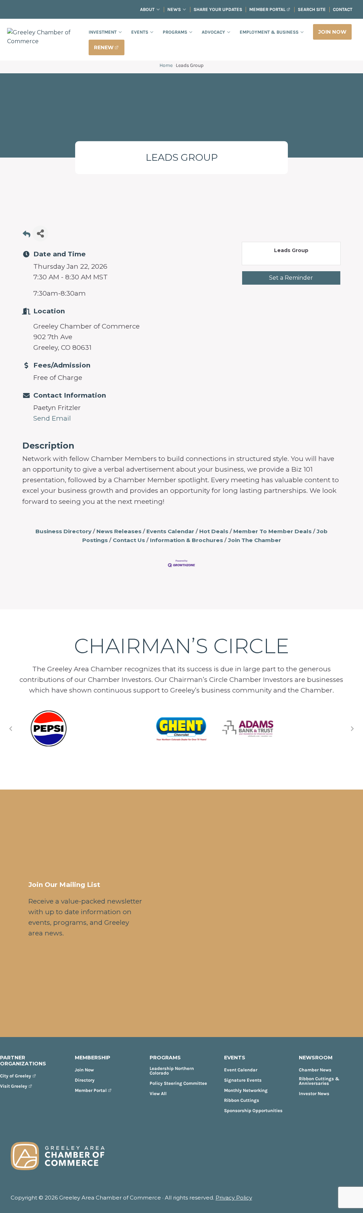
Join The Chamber (254, 540)
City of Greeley (15, 1076)
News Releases (118, 531)
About (147, 9)
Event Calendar (240, 1069)
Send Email (52, 418)
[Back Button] (26, 235)
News (174, 9)
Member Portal (267, 9)
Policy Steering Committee (178, 1083)
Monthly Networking (246, 1090)
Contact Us (129, 540)
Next (352, 728)
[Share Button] (40, 233)
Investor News (314, 1093)
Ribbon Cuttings (241, 1100)
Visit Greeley (13, 1086)
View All (158, 1093)
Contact (342, 9)
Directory (85, 1080)
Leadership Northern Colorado (172, 1070)
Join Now (84, 1069)
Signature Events (243, 1080)
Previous (10, 728)
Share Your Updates (218, 9)
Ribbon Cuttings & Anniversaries (319, 1081)
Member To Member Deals (272, 531)
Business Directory (63, 531)
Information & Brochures (186, 540)
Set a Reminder (291, 277)
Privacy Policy (234, 1197)
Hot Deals (213, 531)
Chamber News (315, 1069)
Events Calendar (170, 531)
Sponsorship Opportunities (253, 1110)
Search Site (312, 9)
